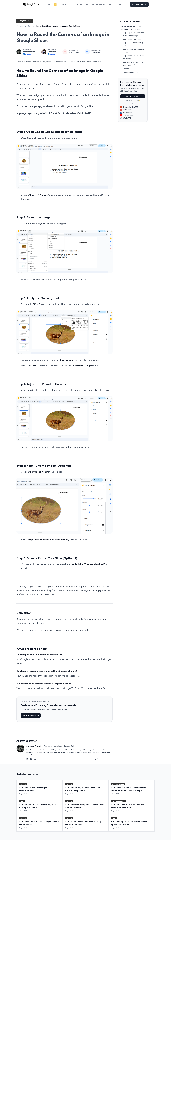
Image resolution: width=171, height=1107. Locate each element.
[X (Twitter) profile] (27, 759)
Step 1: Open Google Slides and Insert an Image (133, 34)
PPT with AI (65, 4)
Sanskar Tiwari (29, 52)
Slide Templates (81, 4)
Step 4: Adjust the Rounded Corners (133, 50)
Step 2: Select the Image (132, 39)
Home (21, 26)
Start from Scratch (31, 715)
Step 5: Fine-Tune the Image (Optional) (134, 57)
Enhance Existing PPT (129, 107)
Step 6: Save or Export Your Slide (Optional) (133, 63)
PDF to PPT (126, 110)
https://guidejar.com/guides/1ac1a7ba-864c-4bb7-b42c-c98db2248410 (53, 113)
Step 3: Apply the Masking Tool (133, 44)
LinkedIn (28, 54)
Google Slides (34, 137)
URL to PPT (127, 118)
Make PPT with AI (139, 4)
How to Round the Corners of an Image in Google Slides (133, 27)
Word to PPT (126, 112)
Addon (50, 4)
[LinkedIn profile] (31, 759)
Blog (121, 4)
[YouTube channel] (35, 759)
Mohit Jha (52, 52)
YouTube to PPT (128, 115)
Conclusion (127, 69)
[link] (58, 26)
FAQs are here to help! (131, 72)
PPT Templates (98, 4)
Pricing (112, 4)
